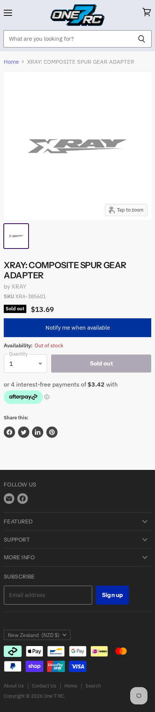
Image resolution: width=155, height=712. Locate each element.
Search (93, 686)
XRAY (18, 286)
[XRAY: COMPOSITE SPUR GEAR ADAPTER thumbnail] (16, 236)
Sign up (112, 594)
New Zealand (33, 635)
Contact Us (44, 686)
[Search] (142, 39)
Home (11, 61)
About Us (14, 686)
